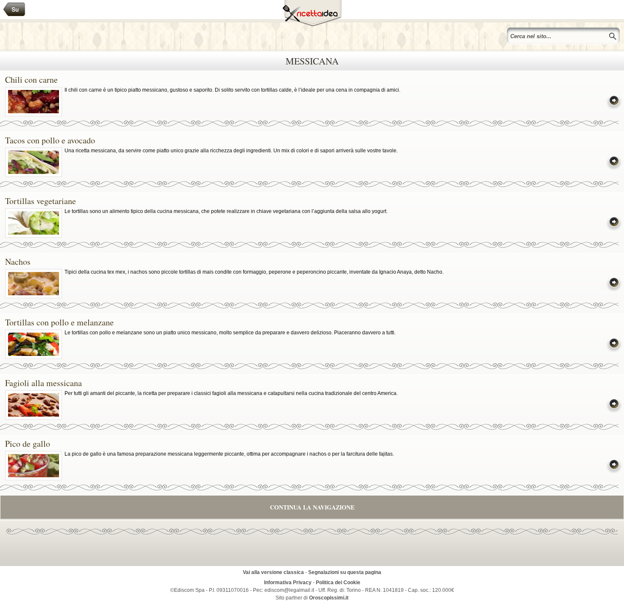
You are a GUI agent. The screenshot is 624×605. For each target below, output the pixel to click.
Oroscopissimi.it (329, 598)
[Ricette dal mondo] (14, 9)
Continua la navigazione (312, 507)
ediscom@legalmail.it (289, 590)
